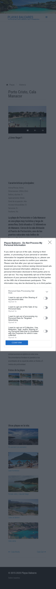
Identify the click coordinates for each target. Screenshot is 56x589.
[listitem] (28, 292)
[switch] (45, 298)
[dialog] (28, 294)
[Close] (50, 243)
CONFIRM (17, 343)
